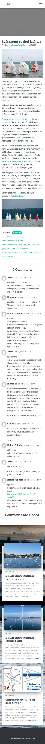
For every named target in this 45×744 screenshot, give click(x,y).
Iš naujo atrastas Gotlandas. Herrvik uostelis (20, 577)
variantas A (6, 161)
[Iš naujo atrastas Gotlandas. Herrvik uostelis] (22, 555)
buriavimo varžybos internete (13, 241)
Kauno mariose (22, 249)
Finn (24, 245)
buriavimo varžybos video (12, 245)
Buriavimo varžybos (18, 237)
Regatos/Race (7, 256)
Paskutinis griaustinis (10, 252)
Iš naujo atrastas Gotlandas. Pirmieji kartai (20, 639)
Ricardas (12, 297)
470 (8, 237)
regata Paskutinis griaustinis (30, 252)
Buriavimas (17, 232)
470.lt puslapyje (17, 196)
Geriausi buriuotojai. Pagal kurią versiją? (20, 701)
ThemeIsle (31, 738)
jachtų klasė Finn (8, 249)
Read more (25, 597)
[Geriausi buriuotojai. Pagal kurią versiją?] (22, 679)
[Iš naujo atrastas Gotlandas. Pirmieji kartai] (22, 617)
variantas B (18, 161)
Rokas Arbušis (15, 313)
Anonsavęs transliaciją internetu (15, 119)
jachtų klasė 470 (33, 245)
